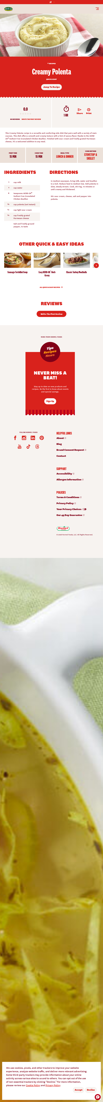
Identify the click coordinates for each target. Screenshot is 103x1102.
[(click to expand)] (51, 2)
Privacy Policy (52, 1085)
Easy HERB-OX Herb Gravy (47, 273)
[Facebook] (15, 437)
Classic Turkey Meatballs (76, 272)
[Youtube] (19, 446)
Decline (91, 1089)
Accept (78, 1089)
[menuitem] (75, 438)
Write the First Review (31, 119)
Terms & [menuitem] (68, 497)
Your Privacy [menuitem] (69, 509)
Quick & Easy (51, 79)
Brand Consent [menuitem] (70, 450)
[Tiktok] (28, 446)
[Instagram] (24, 437)
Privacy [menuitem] (65, 503)
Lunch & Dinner (64, 156)
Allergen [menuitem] (69, 479)
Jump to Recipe (51, 87)
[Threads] (37, 446)
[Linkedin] (32, 437)
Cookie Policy (33, 1085)
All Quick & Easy (50, 287)
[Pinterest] (41, 437)
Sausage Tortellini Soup (17, 272)
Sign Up (50, 401)
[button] (98, 1097)
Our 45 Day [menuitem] (69, 515)
